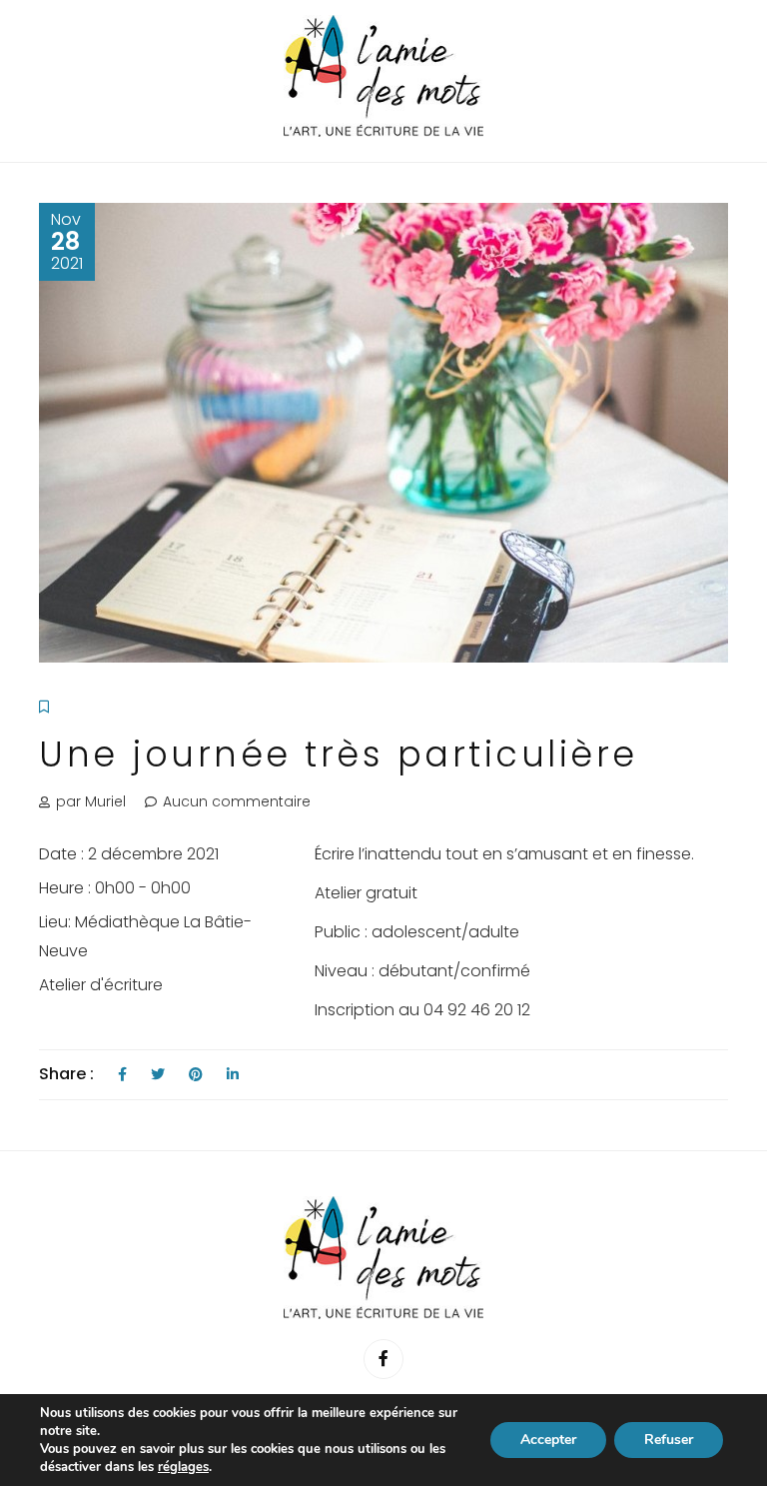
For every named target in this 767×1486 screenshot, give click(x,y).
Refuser (668, 1439)
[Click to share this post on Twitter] (158, 1074)
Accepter (548, 1439)
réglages (183, 1467)
